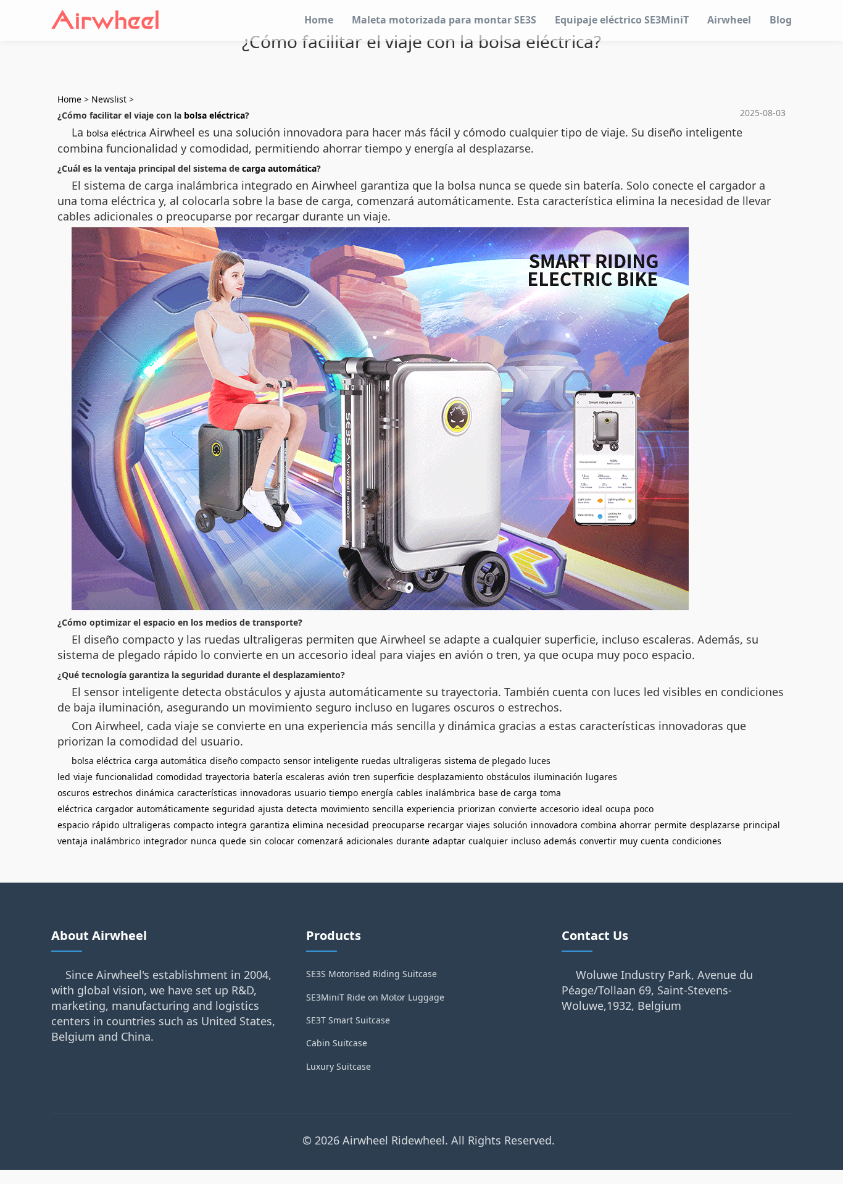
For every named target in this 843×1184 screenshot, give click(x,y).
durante (413, 841)
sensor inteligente (321, 760)
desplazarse (715, 825)
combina (599, 825)
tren (361, 777)
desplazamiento (450, 777)
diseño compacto (245, 760)
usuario (310, 793)
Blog (781, 20)
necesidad (347, 825)
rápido (105, 825)
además (560, 841)
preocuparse (398, 825)
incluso (526, 841)
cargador (114, 809)
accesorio (559, 809)
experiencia (431, 809)
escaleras (305, 777)
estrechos (113, 793)
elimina (308, 825)
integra (232, 825)
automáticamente (172, 809)
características (207, 793)
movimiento (344, 809)
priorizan (477, 809)
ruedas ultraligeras (401, 760)
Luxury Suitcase (338, 1066)
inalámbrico (115, 841)
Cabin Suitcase (336, 1043)
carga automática (279, 168)
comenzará (320, 841)
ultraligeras (146, 825)
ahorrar (635, 825)
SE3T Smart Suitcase (348, 1020)
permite (670, 825)
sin (255, 841)
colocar (279, 841)
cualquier (488, 841)
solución (510, 825)
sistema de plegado (485, 760)
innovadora (554, 825)
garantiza (269, 825)
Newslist (109, 99)
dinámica (155, 793)
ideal (592, 809)
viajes (478, 825)
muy (628, 841)
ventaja (72, 841)
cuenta (655, 841)
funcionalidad (124, 777)
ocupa (618, 809)
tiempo (343, 793)
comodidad (179, 777)
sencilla (388, 809)
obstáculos (508, 777)
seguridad (233, 809)
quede (233, 841)
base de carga (507, 793)
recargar (445, 825)
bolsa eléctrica (214, 115)
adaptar (449, 841)
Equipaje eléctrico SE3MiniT (622, 20)
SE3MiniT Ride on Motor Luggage (375, 997)
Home (318, 20)
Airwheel (729, 20)
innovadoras (265, 793)
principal (761, 825)
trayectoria (228, 777)
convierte (518, 809)
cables (409, 793)
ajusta (270, 809)
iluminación (558, 777)
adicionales (369, 841)
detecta (301, 809)
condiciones (696, 841)
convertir (598, 841)
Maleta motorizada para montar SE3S (444, 20)
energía (377, 793)
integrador (165, 841)
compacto (193, 825)
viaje (83, 777)
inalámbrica (450, 793)
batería (268, 777)
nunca (204, 841)
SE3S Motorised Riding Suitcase (371, 974)
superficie (393, 777)
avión (339, 777)
